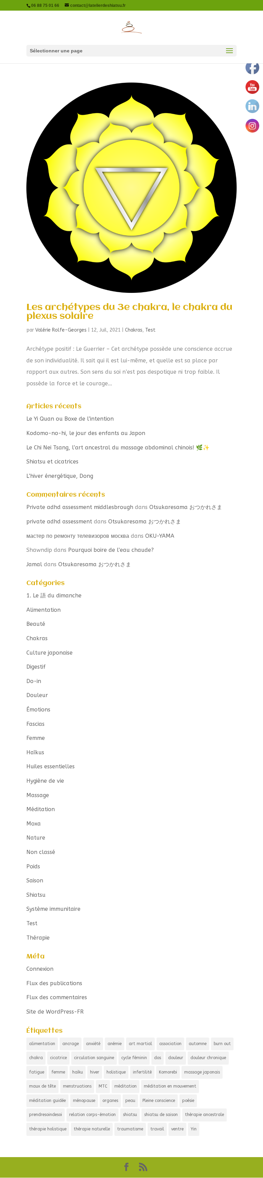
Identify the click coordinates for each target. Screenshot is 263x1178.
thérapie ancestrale (204, 1114)
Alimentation (43, 610)
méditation (125, 1086)
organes (110, 1100)
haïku (77, 1072)
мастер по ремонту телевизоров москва (77, 536)
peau (130, 1100)
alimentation (42, 1043)
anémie (115, 1043)
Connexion (39, 969)
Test (150, 330)
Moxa (33, 823)
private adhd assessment (59, 521)
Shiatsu (36, 895)
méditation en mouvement (170, 1086)
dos (157, 1057)
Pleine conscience (158, 1100)
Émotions (38, 709)
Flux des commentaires (56, 997)
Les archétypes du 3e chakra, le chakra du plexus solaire (129, 312)
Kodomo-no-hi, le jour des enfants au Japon (85, 433)
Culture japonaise (49, 652)
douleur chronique (208, 1057)
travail (157, 1129)
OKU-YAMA (159, 536)
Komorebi (168, 1072)
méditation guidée (47, 1100)
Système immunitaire (53, 909)
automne (197, 1043)
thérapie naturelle (92, 1129)
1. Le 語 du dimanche (54, 595)
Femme (35, 738)
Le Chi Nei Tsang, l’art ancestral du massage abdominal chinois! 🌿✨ (118, 447)
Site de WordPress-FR (55, 1011)
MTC (103, 1086)
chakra (36, 1057)
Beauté (35, 624)
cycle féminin (134, 1057)
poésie (188, 1100)
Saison (34, 880)
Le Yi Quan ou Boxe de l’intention (70, 419)
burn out (222, 1043)
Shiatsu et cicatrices (52, 461)
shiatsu (130, 1114)
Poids (33, 866)
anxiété (93, 1043)
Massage (37, 795)
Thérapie (38, 937)
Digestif (36, 667)
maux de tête (42, 1086)
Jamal (34, 564)
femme (58, 1072)
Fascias (35, 724)
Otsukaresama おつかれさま (185, 507)
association (170, 1043)
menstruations (77, 1086)
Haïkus (35, 752)
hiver (94, 1072)
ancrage (70, 1043)
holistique (116, 1072)
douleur (175, 1057)
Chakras (133, 330)
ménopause (84, 1100)
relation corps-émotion (92, 1114)
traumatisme (130, 1129)
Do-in (33, 681)
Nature (35, 837)
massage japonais (202, 1072)
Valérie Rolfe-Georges (61, 330)
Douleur (37, 695)
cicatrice (58, 1057)
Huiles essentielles (50, 766)
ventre (177, 1129)
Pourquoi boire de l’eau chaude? (111, 550)
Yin (194, 1129)
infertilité (142, 1072)
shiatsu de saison (161, 1114)
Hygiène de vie (45, 781)
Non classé (40, 852)
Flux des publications (54, 983)
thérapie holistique (47, 1129)
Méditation (40, 809)
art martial (140, 1043)
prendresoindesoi (45, 1114)
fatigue (36, 1072)
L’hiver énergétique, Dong (59, 476)
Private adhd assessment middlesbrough (79, 507)
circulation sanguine (94, 1057)
